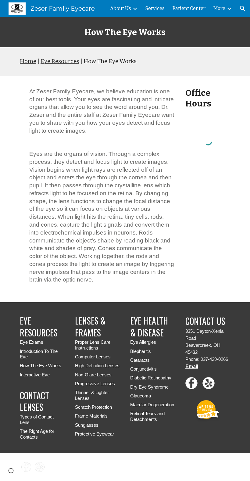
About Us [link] (120, 8)
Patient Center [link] (189, 8)
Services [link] (155, 8)
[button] (242, 8)
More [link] (219, 8)
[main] (125, 32)
